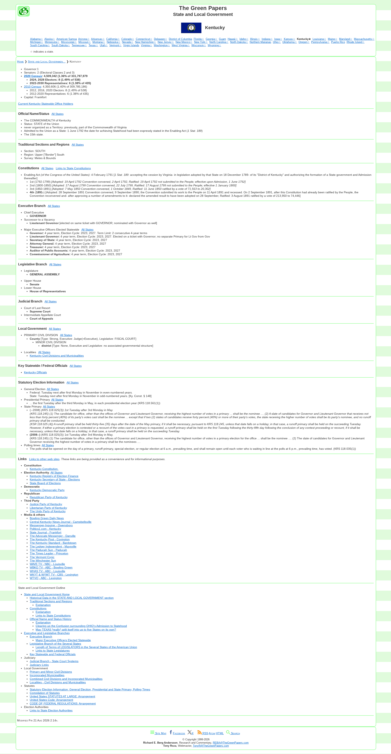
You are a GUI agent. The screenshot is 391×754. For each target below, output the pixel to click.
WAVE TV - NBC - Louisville (47, 564)
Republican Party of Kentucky (49, 497)
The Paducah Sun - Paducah (48, 550)
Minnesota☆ (52, 42)
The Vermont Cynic (42, 557)
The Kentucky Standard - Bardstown (53, 542)
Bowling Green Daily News (47, 518)
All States (58, 113)
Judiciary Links (39, 664)
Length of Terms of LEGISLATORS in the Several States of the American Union (86, 647)
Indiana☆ (267, 39)
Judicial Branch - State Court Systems (54, 661)
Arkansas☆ (98, 39)
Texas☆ (93, 45)
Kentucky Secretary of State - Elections (55, 479)
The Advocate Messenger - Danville (53, 535)
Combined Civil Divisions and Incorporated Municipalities (66, 678)
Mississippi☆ (69, 42)
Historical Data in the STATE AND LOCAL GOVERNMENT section (72, 597)
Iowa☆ (278, 39)
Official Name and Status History (50, 619)
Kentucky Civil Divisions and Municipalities (57, 355)
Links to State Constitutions (73, 168)
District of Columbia (180, 39)
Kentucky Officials (35, 372)
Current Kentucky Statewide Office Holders (45, 103)
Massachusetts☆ (364, 39)
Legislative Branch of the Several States (55, 643)
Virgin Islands (131, 45)
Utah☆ (104, 45)
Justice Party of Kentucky (46, 504)
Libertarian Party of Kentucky (48, 507)
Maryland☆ (345, 39)
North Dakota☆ (239, 42)
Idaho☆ (243, 39)
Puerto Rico (338, 42)
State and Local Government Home (47, 594)
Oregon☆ (304, 42)
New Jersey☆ (166, 42)
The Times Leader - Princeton (49, 553)
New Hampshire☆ (145, 42)
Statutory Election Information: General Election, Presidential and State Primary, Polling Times (90, 689)
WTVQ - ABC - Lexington (46, 578)
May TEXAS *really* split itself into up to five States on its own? (76, 629)
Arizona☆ (84, 39)
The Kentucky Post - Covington (50, 539)
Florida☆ (199, 39)
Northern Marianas (260, 42)
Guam (222, 39)
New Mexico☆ (184, 42)
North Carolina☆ (218, 42)
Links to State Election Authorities (51, 710)
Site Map (160, 733)
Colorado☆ (127, 39)
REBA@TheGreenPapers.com (231, 742)
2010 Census (32, 86)
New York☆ (201, 42)
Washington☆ (162, 45)
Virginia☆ (146, 45)
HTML (220, 733)
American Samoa (66, 39)
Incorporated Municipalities (47, 675)
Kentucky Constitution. (44, 468)
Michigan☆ (36, 42)
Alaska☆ (49, 39)
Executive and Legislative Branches (47, 633)
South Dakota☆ (61, 45)
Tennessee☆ (79, 45)
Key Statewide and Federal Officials (53, 654)
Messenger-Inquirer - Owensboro (51, 525)
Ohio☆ (277, 42)
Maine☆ (332, 39)
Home (20, 61)
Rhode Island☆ (356, 42)
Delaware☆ (160, 39)
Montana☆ (98, 42)
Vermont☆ (115, 45)
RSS (205, 733)
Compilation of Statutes (45, 693)
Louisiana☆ (319, 39)
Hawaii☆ (233, 39)
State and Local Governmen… (47, 61)
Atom (212, 733)
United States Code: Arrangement (51, 699)
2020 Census (33, 76)
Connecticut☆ (144, 39)
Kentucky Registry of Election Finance (54, 476)
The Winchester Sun (43, 560)
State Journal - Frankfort (45, 532)
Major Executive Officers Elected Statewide (63, 640)
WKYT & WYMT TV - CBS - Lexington (54, 574)
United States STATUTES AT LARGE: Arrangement (62, 696)
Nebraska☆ (113, 42)
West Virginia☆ (181, 45)
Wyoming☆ (214, 45)
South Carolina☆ (40, 45)
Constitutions (38, 608)
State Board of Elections (45, 483)
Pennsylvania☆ (320, 42)
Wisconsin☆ (198, 45)
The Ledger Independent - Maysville (53, 546)
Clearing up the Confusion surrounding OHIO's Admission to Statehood (81, 626)
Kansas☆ (289, 39)
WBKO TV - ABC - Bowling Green (51, 567)
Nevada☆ (127, 42)
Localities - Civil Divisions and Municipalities (58, 682)
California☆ (113, 39)
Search (235, 733)
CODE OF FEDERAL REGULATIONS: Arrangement (63, 703)
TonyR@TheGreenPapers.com (211, 745)
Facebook (179, 733)
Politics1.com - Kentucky (45, 528)
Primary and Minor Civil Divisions (51, 671)
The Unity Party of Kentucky (48, 511)
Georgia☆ (211, 39)
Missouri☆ (84, 42)
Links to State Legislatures (53, 650)
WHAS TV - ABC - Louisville (47, 571)
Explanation (43, 605)
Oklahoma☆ (289, 42)
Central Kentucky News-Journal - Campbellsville (60, 521)
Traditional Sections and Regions (51, 601)
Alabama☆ (36, 39)
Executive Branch (41, 636)
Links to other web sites (44, 459)
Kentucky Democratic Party (47, 490)
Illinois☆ (255, 39)
